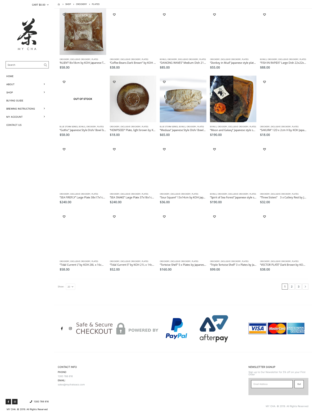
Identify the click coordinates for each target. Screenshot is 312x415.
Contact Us (13, 124)
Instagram (70, 328)
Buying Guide (14, 100)
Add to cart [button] (100, 14)
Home (10, 76)
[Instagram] (15, 401)
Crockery (64, 59)
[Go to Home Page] (59, 4)
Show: (61, 286)
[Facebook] (8, 401)
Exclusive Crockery (80, 59)
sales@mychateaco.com (71, 384)
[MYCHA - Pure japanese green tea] (27, 34)
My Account (14, 116)
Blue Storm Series (69, 126)
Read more (100, 81)
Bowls (163, 59)
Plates (95, 59)
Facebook (61, 328)
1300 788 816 (41, 401)
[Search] (46, 64)
